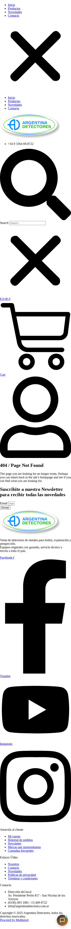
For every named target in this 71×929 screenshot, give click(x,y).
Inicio (11, 5)
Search (4, 223)
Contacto (13, 15)
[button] (35, 57)
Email (4, 503)
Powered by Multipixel (14, 920)
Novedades (15, 12)
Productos (14, 8)
